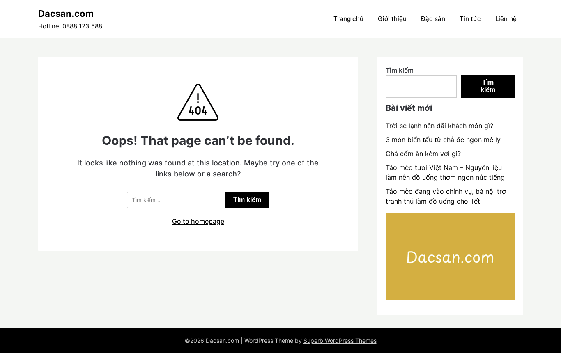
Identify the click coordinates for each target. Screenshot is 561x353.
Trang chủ (348, 19)
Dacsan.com (66, 13)
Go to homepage (198, 221)
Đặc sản (433, 19)
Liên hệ (506, 19)
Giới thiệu (392, 19)
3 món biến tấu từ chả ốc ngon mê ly (443, 139)
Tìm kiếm (400, 70)
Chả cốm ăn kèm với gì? (423, 153)
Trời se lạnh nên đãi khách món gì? (439, 125)
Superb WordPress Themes (340, 340)
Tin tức (470, 19)
